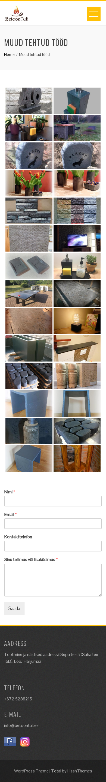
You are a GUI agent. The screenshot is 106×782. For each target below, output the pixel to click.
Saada (14, 608)
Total (56, 771)
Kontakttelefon (18, 537)
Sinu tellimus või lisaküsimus (31, 559)
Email (10, 514)
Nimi (9, 492)
